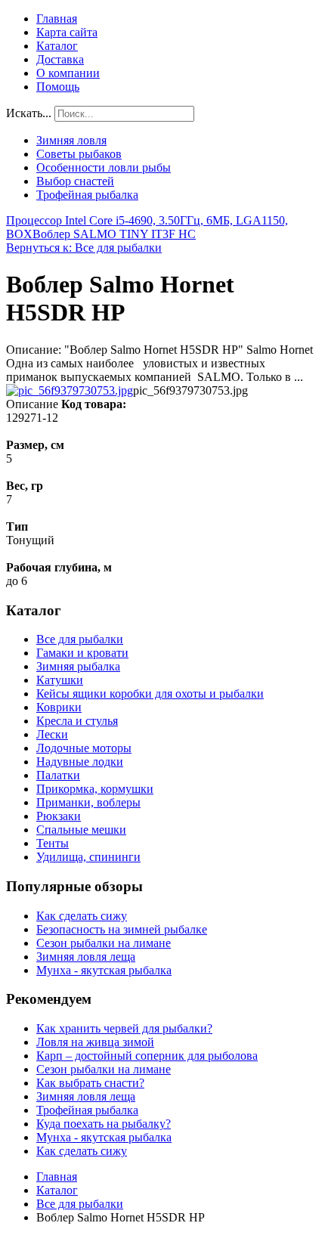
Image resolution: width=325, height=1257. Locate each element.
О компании (68, 73)
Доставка (60, 59)
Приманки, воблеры (88, 802)
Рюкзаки (58, 816)
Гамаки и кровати (82, 652)
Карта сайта (67, 32)
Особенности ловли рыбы (103, 167)
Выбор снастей (75, 181)
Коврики (59, 707)
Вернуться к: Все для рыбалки (84, 247)
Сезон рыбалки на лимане (103, 943)
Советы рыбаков (79, 153)
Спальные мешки (81, 829)
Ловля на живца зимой (95, 1042)
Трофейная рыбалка (87, 194)
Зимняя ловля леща (85, 956)
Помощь (57, 86)
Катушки (59, 679)
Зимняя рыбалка (78, 666)
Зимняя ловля (71, 140)
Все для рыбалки (79, 639)
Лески (52, 734)
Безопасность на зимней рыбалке (121, 929)
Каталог (57, 45)
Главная (56, 18)
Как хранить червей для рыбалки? (124, 1028)
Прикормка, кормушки (94, 788)
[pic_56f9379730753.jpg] (69, 390)
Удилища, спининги (88, 856)
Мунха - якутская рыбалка (104, 970)
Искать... (28, 113)
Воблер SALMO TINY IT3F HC (114, 234)
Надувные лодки (79, 761)
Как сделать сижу (81, 915)
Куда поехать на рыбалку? (103, 1123)
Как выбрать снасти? (90, 1082)
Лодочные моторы (84, 748)
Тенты (52, 843)
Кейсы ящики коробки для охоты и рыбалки (150, 693)
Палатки (58, 775)
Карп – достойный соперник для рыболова (147, 1055)
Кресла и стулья (77, 720)
